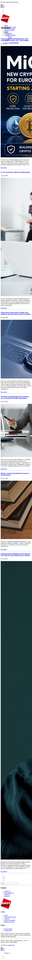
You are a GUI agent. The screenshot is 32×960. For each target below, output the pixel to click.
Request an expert (9, 30)
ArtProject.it (11, 945)
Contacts (6, 918)
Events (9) (7, 896)
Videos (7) (7, 894)
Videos (10, 36)
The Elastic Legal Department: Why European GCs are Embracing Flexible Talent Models (15, 397)
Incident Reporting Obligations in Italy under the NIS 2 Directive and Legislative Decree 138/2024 (15, 554)
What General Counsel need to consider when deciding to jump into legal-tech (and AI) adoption (16, 313)
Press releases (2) (9, 893)
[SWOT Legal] (6, 908)
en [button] (3, 5)
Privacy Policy (8, 929)
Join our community (9, 920)
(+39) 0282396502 (13, 43)
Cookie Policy (8, 930)
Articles (10, 33)
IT (3, 7)
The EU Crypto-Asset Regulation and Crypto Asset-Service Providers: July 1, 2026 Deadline (15, 39)
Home (6, 25)
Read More (4, 167)
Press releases (11, 35)
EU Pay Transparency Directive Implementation (15, 172)
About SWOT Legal (10, 917)
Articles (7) (7, 891)
